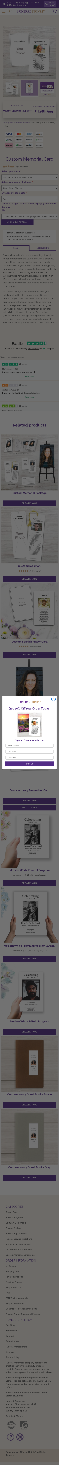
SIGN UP (29, 764)
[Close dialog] (53, 699)
